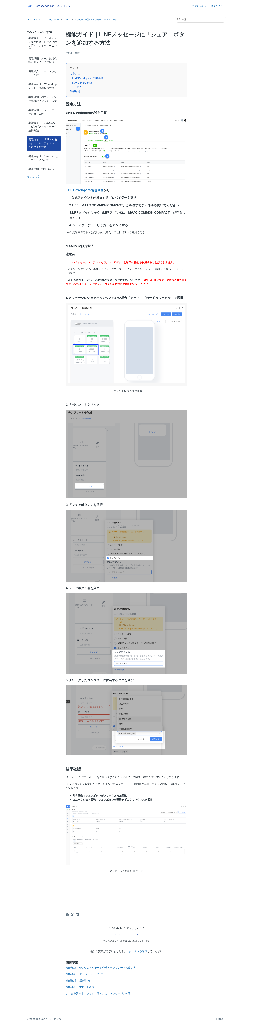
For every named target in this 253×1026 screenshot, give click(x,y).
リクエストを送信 (136, 951)
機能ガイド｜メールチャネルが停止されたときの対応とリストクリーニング (42, 43)
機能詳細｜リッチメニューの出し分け (42, 111)
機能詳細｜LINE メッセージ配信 (84, 974)
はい (117, 934)
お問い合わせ (199, 5)
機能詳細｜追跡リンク (79, 980)
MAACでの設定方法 (83, 82)
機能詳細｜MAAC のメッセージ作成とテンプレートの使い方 (101, 967)
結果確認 (75, 91)
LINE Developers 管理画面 (85, 190)
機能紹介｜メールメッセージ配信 (42, 73)
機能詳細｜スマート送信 (80, 987)
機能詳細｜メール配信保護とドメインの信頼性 (42, 60)
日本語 (220, 1019)
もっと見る (33, 176)
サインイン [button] (217, 5)
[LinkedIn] (77, 914)
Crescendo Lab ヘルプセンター (43, 19)
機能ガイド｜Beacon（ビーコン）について (43, 158)
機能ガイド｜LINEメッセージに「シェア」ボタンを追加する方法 (42, 143)
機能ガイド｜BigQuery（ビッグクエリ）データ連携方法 (42, 126)
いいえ (135, 934)
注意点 (78, 86)
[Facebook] (67, 914)
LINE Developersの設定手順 (87, 78)
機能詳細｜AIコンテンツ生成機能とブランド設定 (42, 99)
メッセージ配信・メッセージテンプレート (96, 19)
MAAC (67, 19)
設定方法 (75, 73)
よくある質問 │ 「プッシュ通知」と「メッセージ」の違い (99, 993)
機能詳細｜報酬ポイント (42, 169)
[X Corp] (72, 914)
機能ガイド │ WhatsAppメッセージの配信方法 (42, 86)
